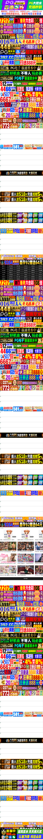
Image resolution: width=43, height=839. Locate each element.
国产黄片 (11, 276)
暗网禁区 (33, 276)
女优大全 (40, 274)
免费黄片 (25, 276)
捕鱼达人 (11, 272)
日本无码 (25, 266)
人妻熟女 (33, 268)
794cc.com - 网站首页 (9, 16)
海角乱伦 (40, 276)
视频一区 (3, 266)
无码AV (3, 274)
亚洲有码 (33, 266)
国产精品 (11, 266)
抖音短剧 (11, 274)
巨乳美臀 (25, 268)
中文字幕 (18, 268)
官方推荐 (3, 272)
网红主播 (18, 266)
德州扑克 (25, 272)
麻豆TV (18, 274)
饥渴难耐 (18, 270)
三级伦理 (11, 268)
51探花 (25, 274)
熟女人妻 (18, 276)
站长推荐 (3, 270)
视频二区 (3, 268)
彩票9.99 (33, 272)
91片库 (33, 274)
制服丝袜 (40, 268)
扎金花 (40, 272)
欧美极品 (40, 266)
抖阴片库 (3, 276)
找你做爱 (25, 270)
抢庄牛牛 (18, 272)
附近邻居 (11, 270)
